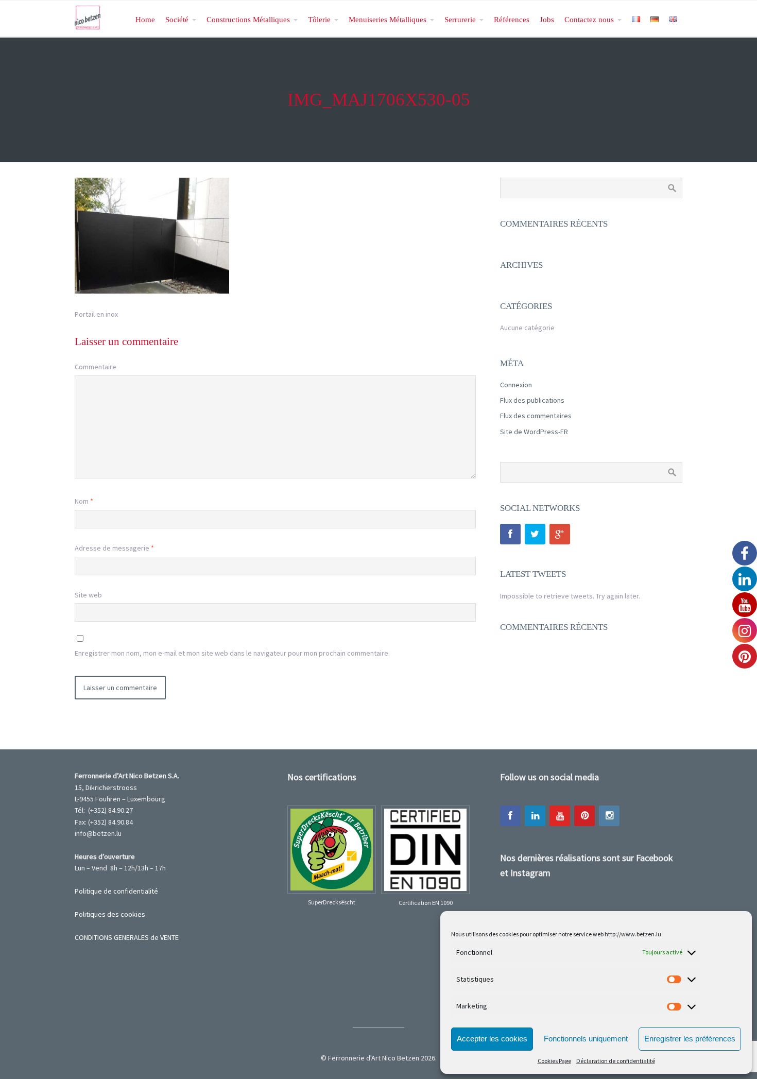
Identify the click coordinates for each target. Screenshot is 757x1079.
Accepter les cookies (492, 1038)
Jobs (547, 19)
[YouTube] (559, 816)
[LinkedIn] (535, 816)
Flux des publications (532, 400)
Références (511, 19)
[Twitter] (535, 534)
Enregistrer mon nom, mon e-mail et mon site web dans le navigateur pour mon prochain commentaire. (232, 653)
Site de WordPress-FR (534, 431)
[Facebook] (510, 534)
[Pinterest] (584, 816)
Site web (88, 595)
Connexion (516, 384)
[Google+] (559, 534)
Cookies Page (554, 1061)
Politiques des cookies (110, 914)
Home (145, 19)
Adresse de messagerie (114, 548)
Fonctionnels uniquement (586, 1038)
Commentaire (95, 366)
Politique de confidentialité (116, 891)
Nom (84, 501)
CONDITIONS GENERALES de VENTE (127, 937)
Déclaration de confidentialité (615, 1061)
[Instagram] (609, 816)
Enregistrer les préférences (689, 1038)
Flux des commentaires (536, 415)
